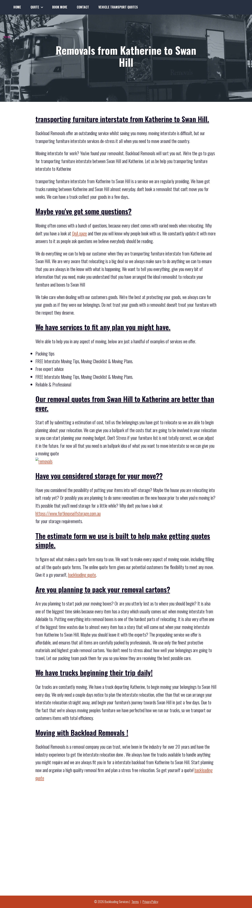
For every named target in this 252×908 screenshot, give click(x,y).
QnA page (79, 233)
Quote (35, 7)
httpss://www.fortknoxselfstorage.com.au (68, 513)
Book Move (59, 7)
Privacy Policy (150, 901)
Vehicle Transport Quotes (118, 7)
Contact (83, 7)
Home (17, 7)
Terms (135, 901)
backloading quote (82, 574)
